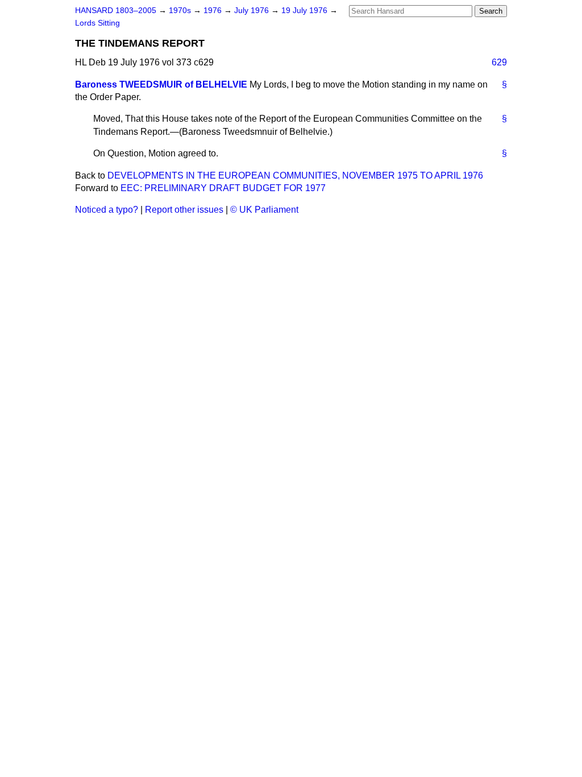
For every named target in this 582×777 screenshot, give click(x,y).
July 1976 (252, 10)
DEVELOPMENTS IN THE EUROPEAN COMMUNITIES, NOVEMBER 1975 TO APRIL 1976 (295, 175)
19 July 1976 (305, 10)
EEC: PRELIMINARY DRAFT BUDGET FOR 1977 (223, 188)
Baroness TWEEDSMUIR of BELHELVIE (161, 84)
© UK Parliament (264, 209)
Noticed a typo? (106, 209)
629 (499, 62)
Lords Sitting (97, 23)
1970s (181, 10)
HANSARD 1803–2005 (115, 10)
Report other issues (184, 209)
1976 (213, 10)
